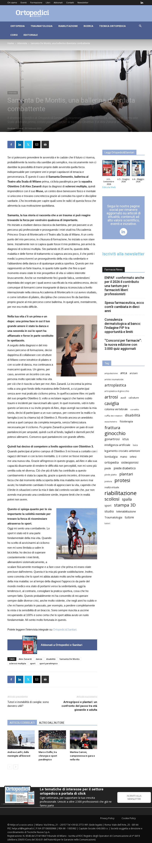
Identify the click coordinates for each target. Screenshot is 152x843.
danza (39, 659)
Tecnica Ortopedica (112, 26)
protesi (122, 480)
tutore (129, 517)
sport (32, 663)
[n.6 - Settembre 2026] (29, 645)
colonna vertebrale (116, 409)
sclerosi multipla (17, 663)
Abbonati (58, 2)
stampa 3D (125, 505)
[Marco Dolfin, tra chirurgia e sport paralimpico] (52, 739)
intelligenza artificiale (117, 445)
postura (108, 481)
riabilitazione (121, 493)
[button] (140, 26)
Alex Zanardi (25, 659)
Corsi (14, 34)
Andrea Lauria (15, 128)
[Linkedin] (142, 2)
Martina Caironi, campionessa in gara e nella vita (82, 756)
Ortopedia (17, 26)
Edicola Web (109, 187)
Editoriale (31, 34)
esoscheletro (111, 421)
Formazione (36, 2)
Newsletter (82, 2)
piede (108, 468)
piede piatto (111, 474)
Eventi (24, 2)
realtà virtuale (112, 487)
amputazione (111, 373)
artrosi (111, 397)
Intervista (22, 43)
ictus (125, 439)
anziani (134, 373)
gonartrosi (112, 439)
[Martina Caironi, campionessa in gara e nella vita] (83, 739)
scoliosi (112, 499)
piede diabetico (125, 468)
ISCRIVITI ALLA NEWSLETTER (134, 797)
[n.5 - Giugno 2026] (123, 169)
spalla (127, 499)
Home (10, 43)
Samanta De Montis (70, 659)
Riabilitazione (68, 26)
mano (123, 456)
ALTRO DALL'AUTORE (51, 722)
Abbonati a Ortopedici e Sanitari (61, 644)
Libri (48, 2)
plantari (126, 474)
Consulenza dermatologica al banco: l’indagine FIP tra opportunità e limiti (123, 326)
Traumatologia (41, 26)
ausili (123, 397)
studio (109, 511)
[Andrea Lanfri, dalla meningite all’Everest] (21, 739)
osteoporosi (129, 462)
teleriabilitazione (126, 511)
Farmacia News (114, 269)
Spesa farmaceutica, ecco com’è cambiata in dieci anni (124, 307)
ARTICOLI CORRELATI (22, 722)
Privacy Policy (107, 818)
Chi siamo (12, 2)
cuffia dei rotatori (113, 415)
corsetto (134, 409)
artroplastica (115, 385)
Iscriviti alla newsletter (123, 254)
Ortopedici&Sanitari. (65, 629)
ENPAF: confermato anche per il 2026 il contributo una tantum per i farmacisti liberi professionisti (124, 286)
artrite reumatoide (114, 379)
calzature (134, 397)
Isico (135, 445)
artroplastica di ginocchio (117, 391)
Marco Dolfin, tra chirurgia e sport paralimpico (48, 756)
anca (123, 373)
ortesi (133, 456)
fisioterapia (126, 421)
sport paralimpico (48, 663)
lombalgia (111, 456)
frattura (112, 427)
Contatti (70, 2)
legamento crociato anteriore (122, 451)
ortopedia (112, 462)
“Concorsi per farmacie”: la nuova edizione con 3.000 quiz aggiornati (123, 344)
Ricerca (88, 26)
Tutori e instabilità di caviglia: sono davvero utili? (28, 704)
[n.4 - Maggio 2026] (138, 169)
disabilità (50, 659)
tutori (107, 523)
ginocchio (115, 433)
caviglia (112, 403)
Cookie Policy (129, 818)
